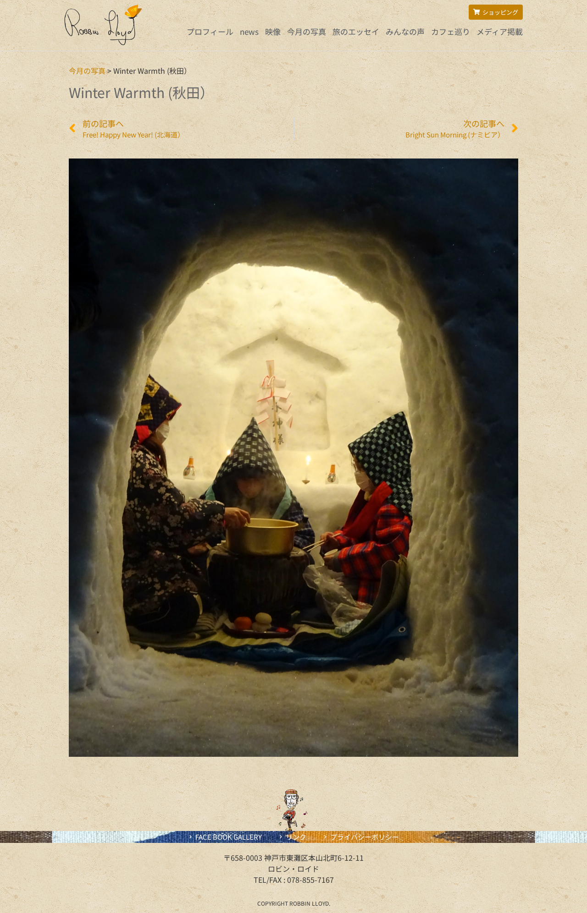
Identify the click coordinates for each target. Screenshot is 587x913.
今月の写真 (306, 31)
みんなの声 (405, 31)
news (249, 31)
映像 (273, 31)
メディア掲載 (499, 31)
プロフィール (210, 31)
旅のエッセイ (355, 31)
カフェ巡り (450, 31)
